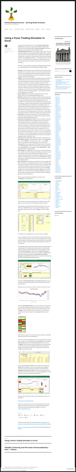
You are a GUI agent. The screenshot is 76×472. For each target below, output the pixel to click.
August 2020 (58, 119)
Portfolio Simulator (30, 29)
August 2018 (58, 145)
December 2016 (58, 168)
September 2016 (58, 172)
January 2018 (58, 153)
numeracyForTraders (59, 199)
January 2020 (58, 126)
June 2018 (57, 147)
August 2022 (58, 102)
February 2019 (58, 138)
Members (37, 29)
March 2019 (58, 137)
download (41, 51)
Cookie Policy (24, 470)
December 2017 (58, 154)
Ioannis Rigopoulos (8, 48)
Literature (57, 198)
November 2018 (58, 141)
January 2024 (58, 99)
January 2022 (58, 107)
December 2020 (58, 115)
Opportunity (58, 200)
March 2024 (58, 98)
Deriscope (6, 51)
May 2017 (57, 162)
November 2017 (58, 155)
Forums (43, 29)
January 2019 (58, 139)
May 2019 (57, 134)
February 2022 (58, 106)
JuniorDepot (58, 195)
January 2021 (58, 114)
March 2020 (58, 124)
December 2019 (58, 127)
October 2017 (58, 157)
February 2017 (58, 166)
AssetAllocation (58, 181)
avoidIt (57, 182)
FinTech (57, 188)
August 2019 (58, 131)
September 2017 (58, 158)
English (10, 51)
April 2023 (57, 100)
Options (57, 201)
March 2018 (58, 151)
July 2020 (57, 120)
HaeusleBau (58, 193)
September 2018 (58, 144)
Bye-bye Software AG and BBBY (61, 88)
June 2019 (57, 133)
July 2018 (57, 146)
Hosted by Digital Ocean (34, 467)
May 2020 (57, 122)
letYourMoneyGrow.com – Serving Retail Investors (25, 23)
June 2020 (57, 121)
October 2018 (58, 142)
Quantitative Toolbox (19, 29)
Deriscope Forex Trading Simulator (25, 400)
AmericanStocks (58, 180)
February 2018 (58, 152)
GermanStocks (58, 192)
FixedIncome (58, 189)
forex (13, 51)
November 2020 (58, 117)
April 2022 (57, 105)
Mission (6, 29)
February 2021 (58, 113)
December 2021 (58, 108)
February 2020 (58, 125)
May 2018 (57, 148)
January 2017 (58, 167)
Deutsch (57, 186)
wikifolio (57, 207)
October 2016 (58, 171)
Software (6, 52)
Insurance (57, 194)
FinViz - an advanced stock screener (26, 427)
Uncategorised (58, 206)
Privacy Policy (26, 467)
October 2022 (58, 101)
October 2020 (58, 118)
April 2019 (57, 135)
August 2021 (58, 111)
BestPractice (58, 183)
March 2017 (58, 165)
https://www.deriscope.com (24, 408)
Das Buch (48, 29)
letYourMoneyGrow (59, 196)
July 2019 (57, 132)
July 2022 (57, 104)
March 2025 (58, 97)
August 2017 (58, 159)
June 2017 (57, 161)
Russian (57, 203)
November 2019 (58, 128)
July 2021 (57, 112)
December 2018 (58, 140)
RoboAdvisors (58, 202)
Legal (11, 29)
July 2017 (57, 160)
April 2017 (57, 164)
